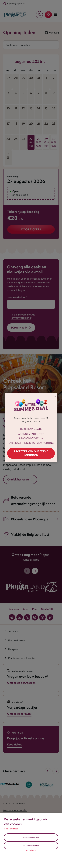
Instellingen (31, 850)
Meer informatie (11, 828)
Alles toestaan (31, 837)
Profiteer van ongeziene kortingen (31, 453)
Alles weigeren (31, 845)
